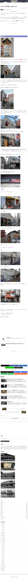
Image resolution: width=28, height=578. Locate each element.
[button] (18, 367)
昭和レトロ (5, 9)
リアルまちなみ (8, 9)
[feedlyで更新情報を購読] (7, 374)
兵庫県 (2, 9)
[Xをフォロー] (7, 372)
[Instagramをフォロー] (20, 372)
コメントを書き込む (14, 418)
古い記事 (6, 13)
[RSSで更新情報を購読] (20, 374)
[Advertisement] (14, 29)
